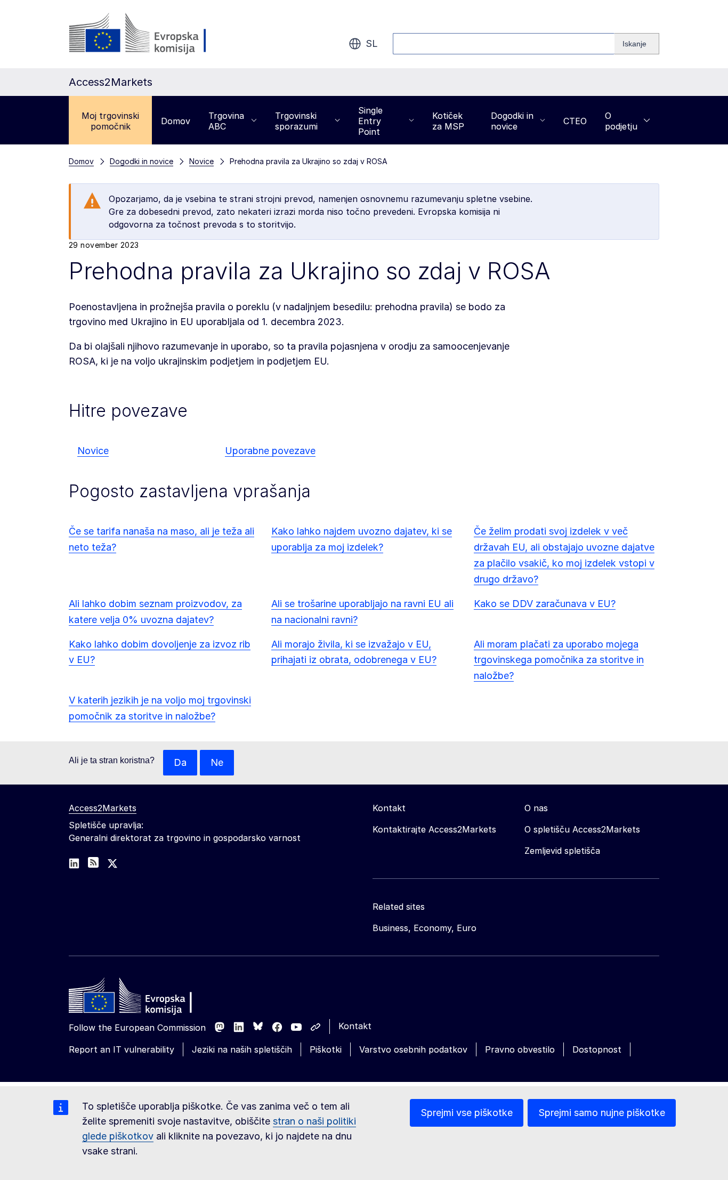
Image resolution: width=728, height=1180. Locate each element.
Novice (93, 450)
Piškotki (326, 1049)
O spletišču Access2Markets (582, 829)
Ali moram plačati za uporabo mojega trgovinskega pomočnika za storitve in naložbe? (559, 660)
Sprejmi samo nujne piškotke (601, 1112)
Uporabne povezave (270, 450)
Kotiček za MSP (448, 121)
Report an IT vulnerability (121, 1049)
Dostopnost (596, 1049)
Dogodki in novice (512, 121)
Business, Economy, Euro (424, 928)
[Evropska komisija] (155, 34)
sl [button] (372, 43)
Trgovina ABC (226, 121)
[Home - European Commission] (146, 998)
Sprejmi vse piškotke (466, 1112)
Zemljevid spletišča (562, 850)
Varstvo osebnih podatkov (413, 1049)
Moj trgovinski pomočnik (110, 121)
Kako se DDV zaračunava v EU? (545, 603)
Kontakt (354, 1026)
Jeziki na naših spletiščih (242, 1049)
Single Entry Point (370, 121)
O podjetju (621, 121)
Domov (175, 121)
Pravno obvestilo (520, 1049)
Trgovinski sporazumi (296, 121)
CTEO (575, 121)
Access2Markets (102, 808)
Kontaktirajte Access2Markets (434, 829)
